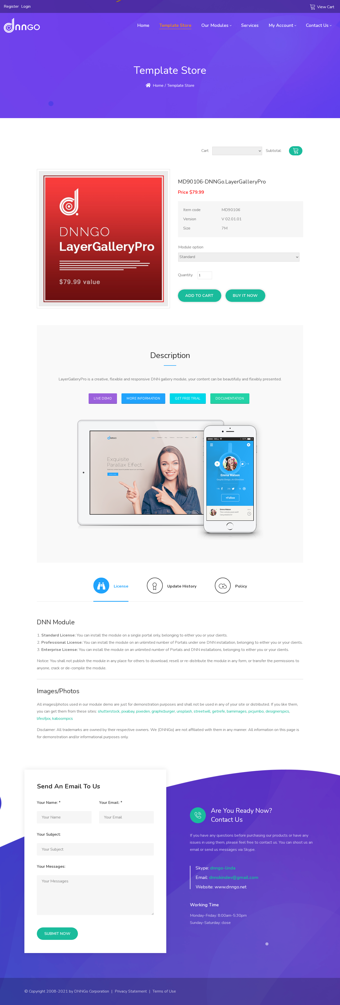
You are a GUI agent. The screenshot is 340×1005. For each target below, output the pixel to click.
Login (26, 6)
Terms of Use (164, 991)
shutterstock (109, 711)
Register (11, 6)
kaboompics (62, 718)
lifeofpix (44, 718)
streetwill (202, 711)
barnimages (237, 711)
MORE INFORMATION (143, 398)
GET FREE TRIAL (187, 398)
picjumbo (256, 711)
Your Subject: (49, 834)
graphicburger (163, 711)
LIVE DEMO (103, 398)
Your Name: (48, 802)
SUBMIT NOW (57, 933)
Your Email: (110, 802)
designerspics (277, 711)
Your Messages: (51, 866)
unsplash (184, 711)
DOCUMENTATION (230, 398)
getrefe (218, 711)
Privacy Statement (131, 991)
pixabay (127, 711)
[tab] (110, 590)
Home (158, 85)
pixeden (143, 711)
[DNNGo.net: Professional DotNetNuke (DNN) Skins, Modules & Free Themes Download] (22, 25)
